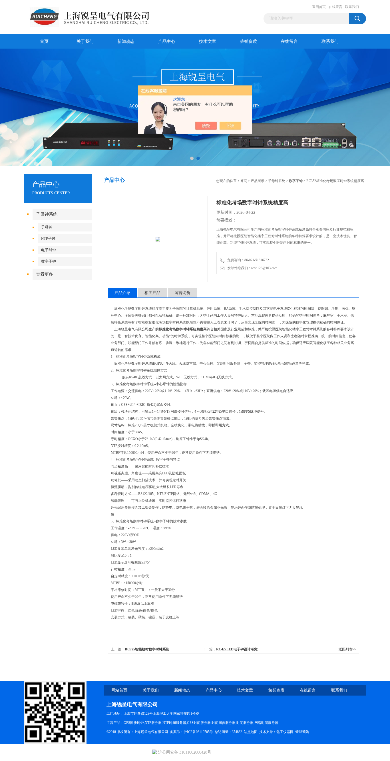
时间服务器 (245, 723)
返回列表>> (347, 649)
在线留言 (335, 7)
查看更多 (44, 274)
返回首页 (319, 7)
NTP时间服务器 (174, 723)
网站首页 (119, 690)
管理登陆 (302, 732)
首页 (44, 41)
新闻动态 (125, 41)
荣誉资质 (248, 41)
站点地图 (251, 732)
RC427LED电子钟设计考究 (237, 649)
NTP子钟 (48, 238)
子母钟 (46, 227)
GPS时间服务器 (199, 723)
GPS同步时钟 (134, 723)
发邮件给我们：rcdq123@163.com (251, 268)
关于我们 (85, 41)
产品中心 (166, 41)
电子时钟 (48, 250)
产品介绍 (122, 293)
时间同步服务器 (224, 723)
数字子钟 (48, 261)
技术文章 (207, 41)
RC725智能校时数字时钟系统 (147, 649)
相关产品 (152, 293)
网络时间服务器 (266, 723)
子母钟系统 (46, 214)
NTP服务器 (153, 723)
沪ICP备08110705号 (198, 732)
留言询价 (182, 293)
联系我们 (352, 7)
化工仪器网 (284, 732)
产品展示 (257, 181)
